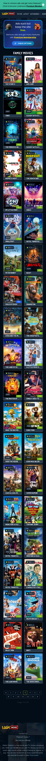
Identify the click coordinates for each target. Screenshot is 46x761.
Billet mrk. (9, 650)
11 (23, 697)
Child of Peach (11, 304)
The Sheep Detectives (33, 336)
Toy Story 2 (10, 84)
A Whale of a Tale (33, 587)
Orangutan (30, 304)
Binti (28, 650)
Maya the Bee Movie (12, 430)
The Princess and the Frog (12, 147)
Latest (26, 14)
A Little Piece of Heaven (33, 367)
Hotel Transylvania (12, 556)
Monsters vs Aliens (12, 524)
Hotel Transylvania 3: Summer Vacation (33, 241)
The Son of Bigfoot (33, 178)
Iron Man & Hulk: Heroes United (33, 556)
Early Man (30, 430)
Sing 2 (28, 210)
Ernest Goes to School (33, 399)
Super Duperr (32, 493)
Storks (8, 619)
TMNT (7, 116)
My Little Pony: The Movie (12, 210)
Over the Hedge (11, 461)
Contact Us (23, 733)
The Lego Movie (11, 682)
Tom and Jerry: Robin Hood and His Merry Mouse (33, 524)
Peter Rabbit (10, 273)
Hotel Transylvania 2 (12, 587)
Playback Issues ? (23, 737)
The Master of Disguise (12, 399)
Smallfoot (9, 241)
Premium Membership (25, 37)
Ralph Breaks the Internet (33, 619)
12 (28, 697)
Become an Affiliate (23, 740)
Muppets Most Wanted (12, 178)
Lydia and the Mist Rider (12, 336)
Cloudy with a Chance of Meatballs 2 (33, 147)
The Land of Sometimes (12, 367)
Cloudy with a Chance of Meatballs (33, 116)
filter (19, 14)
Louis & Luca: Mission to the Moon (12, 493)
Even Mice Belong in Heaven (33, 461)
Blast (28, 273)
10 (18, 697)
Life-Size (30, 84)
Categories (34, 14)
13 (33, 697)
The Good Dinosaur (33, 682)
